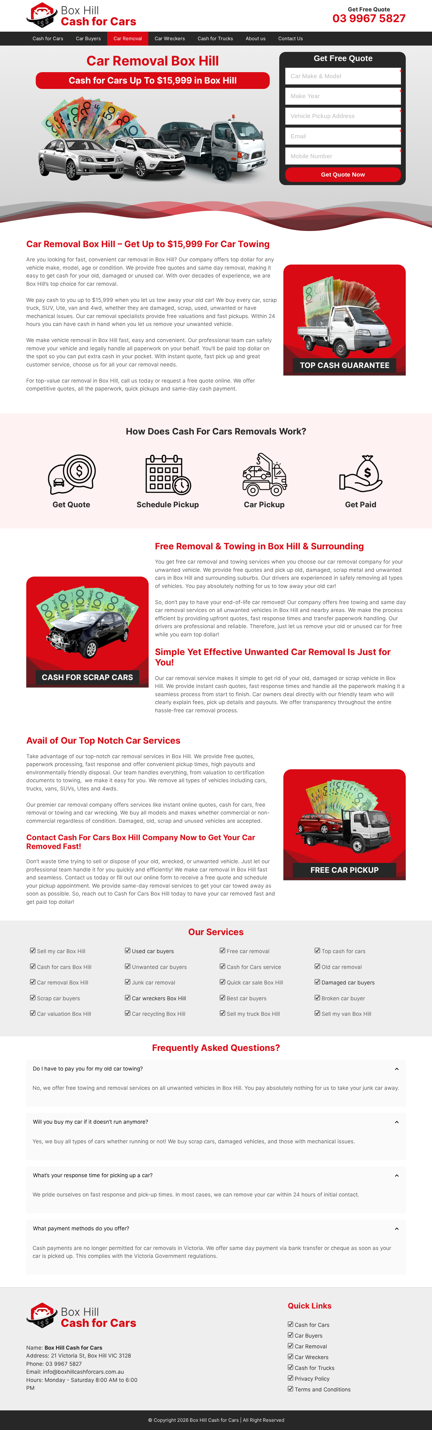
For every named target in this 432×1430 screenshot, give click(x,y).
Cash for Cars (48, 38)
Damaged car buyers (348, 982)
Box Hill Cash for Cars (214, 1420)
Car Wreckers (170, 38)
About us (256, 38)
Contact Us (290, 38)
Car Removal (128, 38)
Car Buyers (88, 38)
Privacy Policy (312, 1379)
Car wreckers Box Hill (159, 998)
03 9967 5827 (369, 18)
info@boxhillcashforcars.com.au (83, 1372)
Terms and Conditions (323, 1389)
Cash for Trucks (215, 38)
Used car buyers (153, 951)
